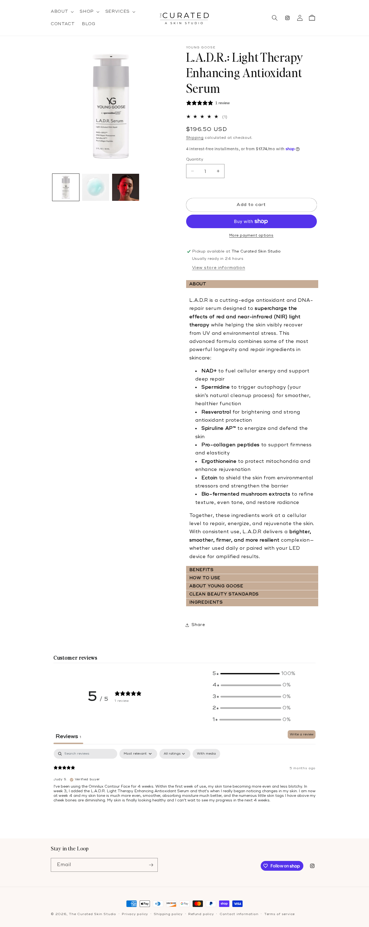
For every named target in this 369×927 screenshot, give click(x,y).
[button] (61, 11)
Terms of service (279, 914)
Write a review (301, 734)
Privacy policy (135, 914)
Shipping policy (168, 914)
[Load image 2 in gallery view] (95, 187)
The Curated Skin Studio (92, 914)
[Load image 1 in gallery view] (65, 187)
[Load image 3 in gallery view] (125, 187)
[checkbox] (206, 754)
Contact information (239, 914)
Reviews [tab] (68, 736)
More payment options (251, 235)
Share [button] (198, 624)
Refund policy (201, 914)
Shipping (195, 138)
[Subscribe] (151, 865)
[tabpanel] (184, 783)
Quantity (194, 159)
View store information (218, 267)
